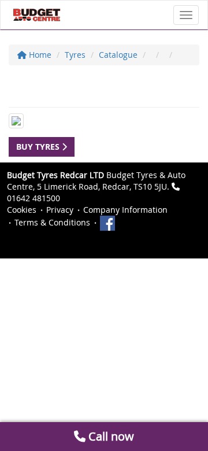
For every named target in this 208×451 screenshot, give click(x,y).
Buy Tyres (39, 146)
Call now (110, 436)
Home (39, 54)
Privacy (59, 209)
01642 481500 (33, 198)
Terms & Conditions (52, 222)
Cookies (21, 209)
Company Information (125, 209)
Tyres (75, 54)
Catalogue (118, 54)
